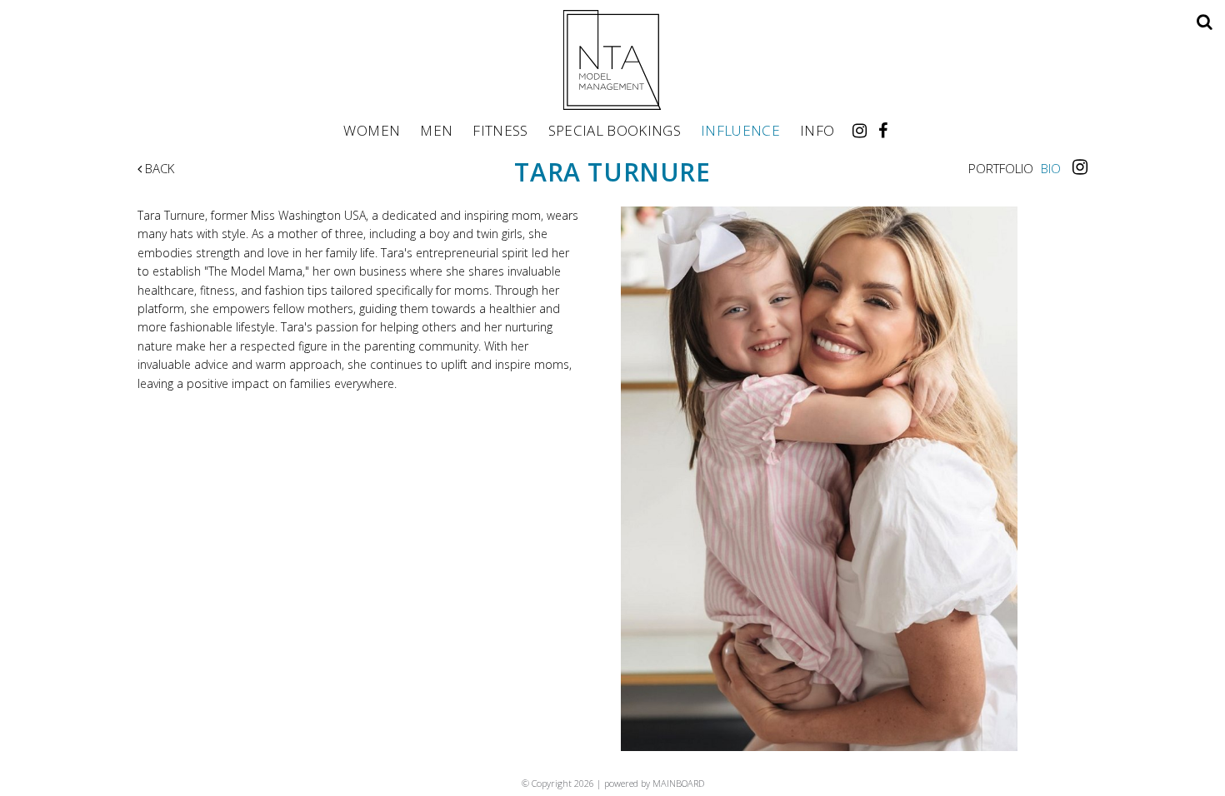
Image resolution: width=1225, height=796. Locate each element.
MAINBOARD (678, 783)
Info (817, 130)
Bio (1051, 168)
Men (436, 130)
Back (158, 168)
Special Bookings (614, 130)
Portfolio (1000, 168)
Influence (740, 130)
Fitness (500, 130)
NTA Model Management (612, 60)
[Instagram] (859, 130)
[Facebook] (883, 130)
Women (371, 130)
